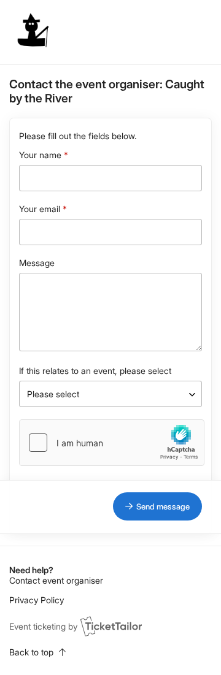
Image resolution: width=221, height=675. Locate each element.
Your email (39, 209)
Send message (163, 506)
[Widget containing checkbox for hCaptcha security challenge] (111, 442)
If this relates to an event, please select (95, 370)
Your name (40, 155)
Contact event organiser (56, 580)
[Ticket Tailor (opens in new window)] (111, 626)
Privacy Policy (36, 600)
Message (37, 262)
